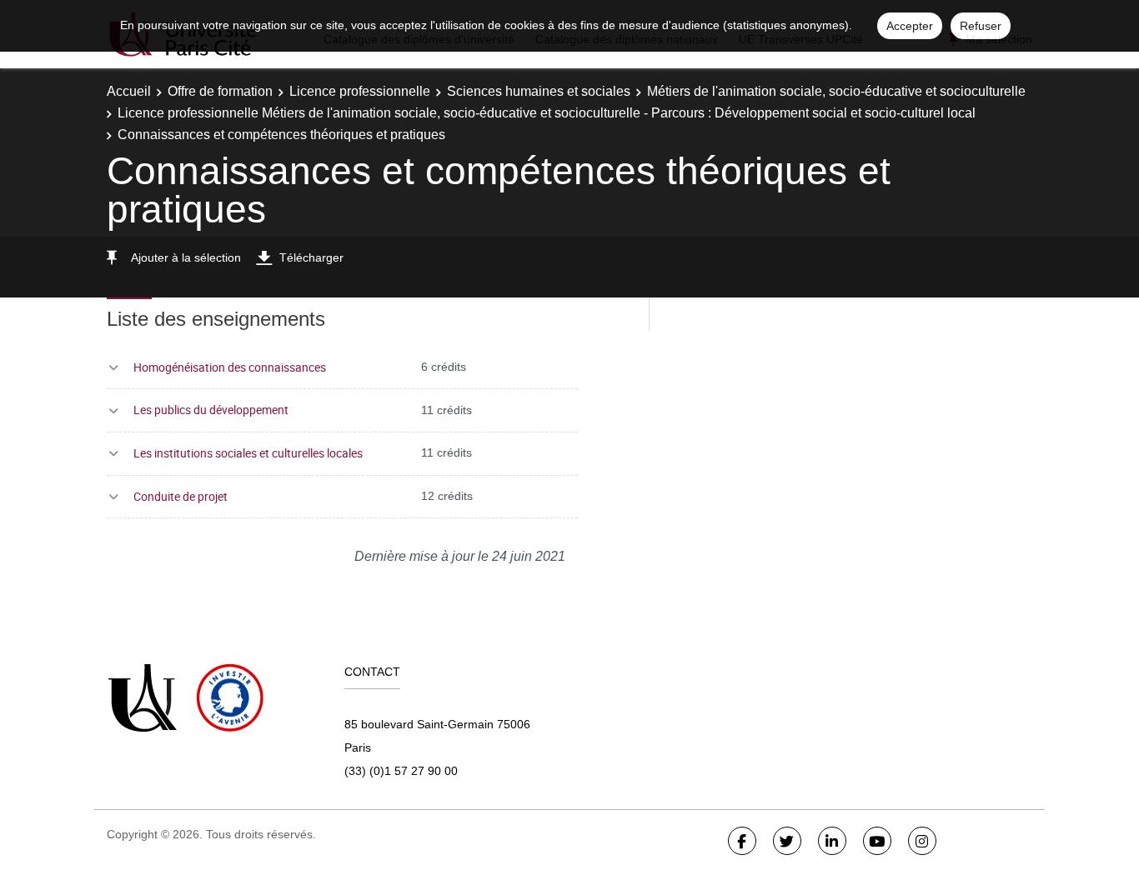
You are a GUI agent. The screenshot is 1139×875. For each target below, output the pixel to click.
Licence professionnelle (359, 91)
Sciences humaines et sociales (538, 91)
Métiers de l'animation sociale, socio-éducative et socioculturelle (836, 91)
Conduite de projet (180, 496)
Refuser (980, 25)
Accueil (129, 91)
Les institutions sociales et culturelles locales (248, 453)
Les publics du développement (211, 410)
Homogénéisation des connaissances (229, 367)
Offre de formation (220, 91)
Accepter (909, 25)
